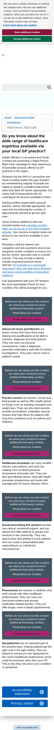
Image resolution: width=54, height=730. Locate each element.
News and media (24, 117)
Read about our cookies (27, 312)
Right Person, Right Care (22, 127)
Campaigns (14, 122)
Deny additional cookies (21, 33)
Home (7, 117)
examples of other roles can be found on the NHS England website (25, 229)
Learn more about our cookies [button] (20, 25)
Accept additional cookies (21, 40)
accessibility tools (27, 727)
